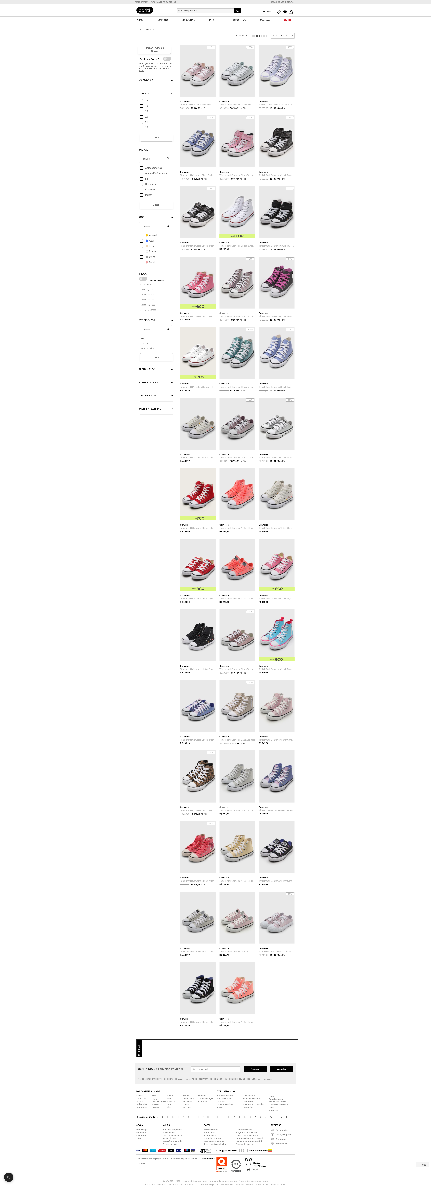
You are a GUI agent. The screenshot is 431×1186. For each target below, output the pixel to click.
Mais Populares (280, 35)
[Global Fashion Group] (206, 1150)
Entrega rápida (283, 1134)
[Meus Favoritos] (286, 12)
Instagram (141, 1135)
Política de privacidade (247, 1135)
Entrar (267, 11)
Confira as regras (259, 1181)
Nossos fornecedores (214, 1141)
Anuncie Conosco (244, 1144)
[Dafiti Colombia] (270, 1150)
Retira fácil (281, 1143)
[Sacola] (292, 12)
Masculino (281, 1069)
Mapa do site (169, 1138)
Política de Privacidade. (261, 1079)
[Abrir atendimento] (8, 1177)
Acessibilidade (211, 1129)
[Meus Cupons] (280, 12)
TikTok (139, 1138)
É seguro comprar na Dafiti (249, 1141)
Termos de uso (170, 1144)
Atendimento (169, 1132)
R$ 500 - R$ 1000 (147, 305)
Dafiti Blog (141, 1129)
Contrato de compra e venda (250, 1138)
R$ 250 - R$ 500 (147, 300)
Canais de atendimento (282, 2)
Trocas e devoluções (173, 1135)
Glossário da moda (172, 1141)
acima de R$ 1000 (148, 310)
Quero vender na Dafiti (215, 1144)
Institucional (210, 1135)
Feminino (255, 1069)
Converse (149, 29)
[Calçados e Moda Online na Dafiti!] (144, 10)
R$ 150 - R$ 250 (147, 295)
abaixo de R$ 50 (147, 285)
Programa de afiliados (247, 1132)
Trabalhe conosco (213, 1138)
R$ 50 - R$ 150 (146, 290)
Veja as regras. (184, 1079)
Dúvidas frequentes (172, 1129)
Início (138, 29)
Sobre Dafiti (209, 1132)
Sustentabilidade (244, 1129)
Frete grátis (282, 1130)
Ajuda (271, 1096)
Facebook (141, 1132)
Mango (155, 1099)
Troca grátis (282, 1139)
